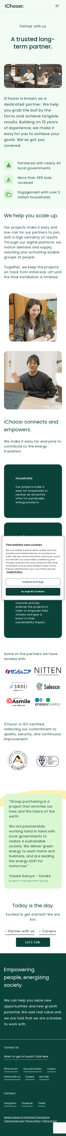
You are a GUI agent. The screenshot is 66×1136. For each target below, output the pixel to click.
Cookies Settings (33, 582)
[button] (57, 6)
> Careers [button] (47, 931)
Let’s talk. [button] (44, 1076)
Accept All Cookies (33, 591)
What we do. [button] (11, 1068)
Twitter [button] (41, 1103)
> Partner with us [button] (19, 931)
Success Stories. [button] (32, 1068)
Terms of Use (49, 1121)
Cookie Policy (14, 572)
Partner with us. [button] (12, 1076)
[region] (33, 568)
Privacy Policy (33, 1121)
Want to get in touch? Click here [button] (26, 1056)
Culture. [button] (51, 1068)
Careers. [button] (30, 1076)
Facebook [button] (27, 1103)
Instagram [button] (10, 1103)
